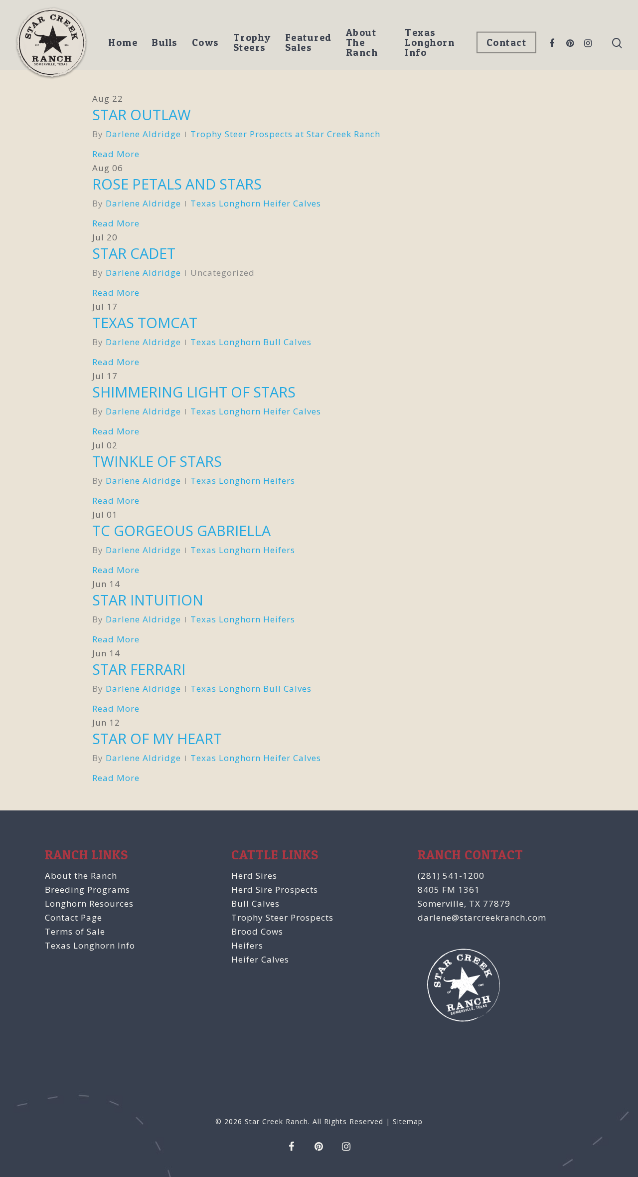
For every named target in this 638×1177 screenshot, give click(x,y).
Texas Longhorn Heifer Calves (255, 203)
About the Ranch (81, 875)
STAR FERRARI (138, 669)
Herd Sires (254, 875)
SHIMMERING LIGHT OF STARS (194, 391)
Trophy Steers (252, 42)
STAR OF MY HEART (157, 738)
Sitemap (408, 1121)
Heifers (247, 945)
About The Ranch (362, 42)
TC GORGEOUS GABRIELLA (181, 530)
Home (123, 42)
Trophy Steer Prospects (282, 917)
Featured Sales (308, 42)
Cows (205, 42)
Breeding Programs (87, 889)
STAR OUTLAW (141, 114)
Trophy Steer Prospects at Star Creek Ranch (285, 134)
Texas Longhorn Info (430, 42)
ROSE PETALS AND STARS (177, 184)
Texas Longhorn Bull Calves (251, 342)
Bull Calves (255, 903)
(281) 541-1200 (451, 875)
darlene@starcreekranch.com (482, 917)
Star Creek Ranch (276, 1121)
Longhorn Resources (89, 903)
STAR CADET (133, 253)
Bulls (165, 42)
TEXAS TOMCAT (144, 322)
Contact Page (73, 917)
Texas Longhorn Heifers (242, 480)
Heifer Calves (260, 959)
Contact (506, 42)
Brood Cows (257, 931)
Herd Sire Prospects (274, 889)
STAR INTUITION (147, 599)
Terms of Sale (75, 931)
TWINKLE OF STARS (157, 461)
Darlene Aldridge (143, 134)
